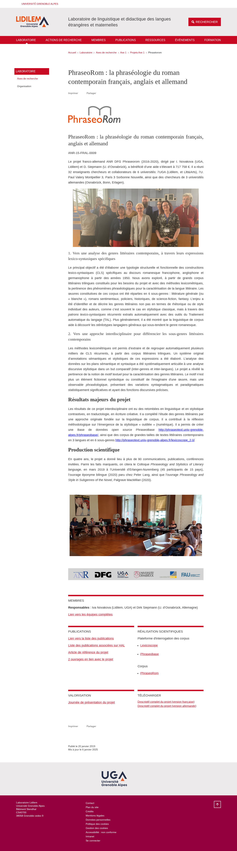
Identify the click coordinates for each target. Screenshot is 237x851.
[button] (38, 4)
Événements (185, 40)
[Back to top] (217, 804)
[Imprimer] (82, 93)
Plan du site (92, 807)
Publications (125, 40)
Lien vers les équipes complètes (90, 614)
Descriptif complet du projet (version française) (166, 701)
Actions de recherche (64, 40)
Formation (212, 40)
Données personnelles (98, 819)
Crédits (90, 811)
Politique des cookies (97, 824)
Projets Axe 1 (137, 52)
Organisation (24, 86)
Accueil (72, 52)
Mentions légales (95, 815)
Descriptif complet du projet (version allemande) (167, 706)
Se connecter (93, 840)
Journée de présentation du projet (91, 702)
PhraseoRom (149, 673)
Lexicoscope (149, 645)
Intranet (90, 836)
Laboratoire (26, 40)
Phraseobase (149, 654)
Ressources (155, 40)
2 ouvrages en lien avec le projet (90, 659)
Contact (90, 803)
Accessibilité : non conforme (101, 832)
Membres (98, 40)
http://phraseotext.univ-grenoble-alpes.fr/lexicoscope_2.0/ (155, 440)
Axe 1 (123, 52)
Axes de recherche (106, 52)
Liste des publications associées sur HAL (96, 645)
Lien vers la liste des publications (91, 638)
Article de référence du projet (88, 652)
